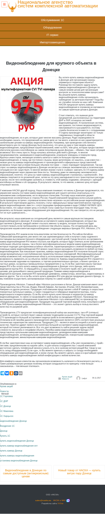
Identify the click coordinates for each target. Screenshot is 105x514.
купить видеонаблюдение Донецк (17, 441)
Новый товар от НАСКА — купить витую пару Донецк (79, 472)
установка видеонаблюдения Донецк (18, 460)
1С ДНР (4, 401)
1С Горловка (6, 396)
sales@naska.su (43, 500)
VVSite (60, 503)
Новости (65, 379)
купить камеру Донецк (11, 451)
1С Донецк (5, 406)
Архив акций (67, 377)
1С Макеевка (6, 411)
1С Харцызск (6, 416)
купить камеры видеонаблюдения (17, 455)
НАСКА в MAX (59, 500)
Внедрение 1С (7, 426)
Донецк (3, 431)
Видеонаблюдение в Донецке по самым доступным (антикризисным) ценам (26, 473)
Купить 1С (5, 436)
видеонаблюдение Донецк (13, 421)
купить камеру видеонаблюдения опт (19, 446)
